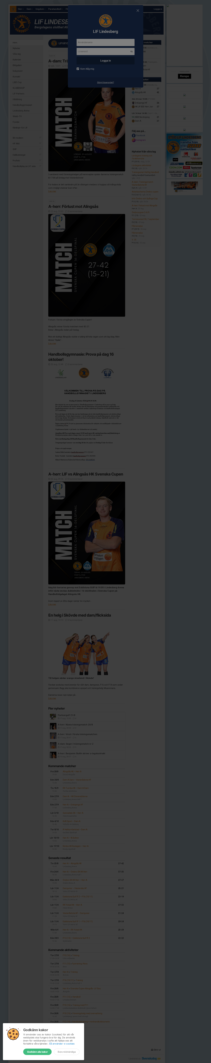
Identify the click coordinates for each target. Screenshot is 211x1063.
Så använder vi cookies (62, 1043)
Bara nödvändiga (67, 1051)
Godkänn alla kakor (37, 1051)
